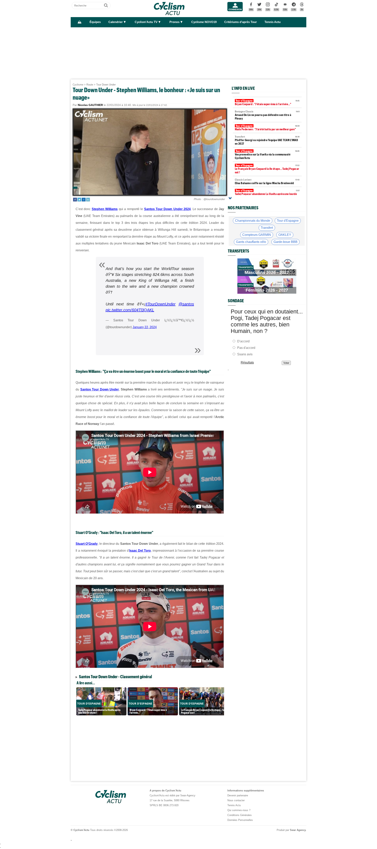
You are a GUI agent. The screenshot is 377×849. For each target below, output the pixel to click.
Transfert (267, 227)
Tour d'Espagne (288, 220)
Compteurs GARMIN (256, 234)
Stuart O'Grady (87, 543)
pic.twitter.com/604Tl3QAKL (130, 310)
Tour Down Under (106, 84)
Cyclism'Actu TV (146, 22)
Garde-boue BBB (285, 241)
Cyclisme (78, 84)
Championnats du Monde (252, 220)
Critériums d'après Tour (240, 22)
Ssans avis (245, 354)
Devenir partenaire (237, 795)
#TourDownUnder (160, 304)
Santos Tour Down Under (99, 389)
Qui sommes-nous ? (238, 810)
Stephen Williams (105, 209)
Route (89, 84)
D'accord (243, 341)
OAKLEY (284, 234)
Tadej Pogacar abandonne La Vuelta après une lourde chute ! (267, 194)
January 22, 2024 (145, 327)
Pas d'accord (246, 347)
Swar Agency (298, 830)
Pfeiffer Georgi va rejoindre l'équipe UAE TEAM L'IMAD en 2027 (267, 140)
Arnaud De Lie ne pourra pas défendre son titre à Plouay (267, 115)
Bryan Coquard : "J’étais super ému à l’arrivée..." (267, 102)
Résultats (247, 362)
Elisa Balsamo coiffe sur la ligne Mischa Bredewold (267, 181)
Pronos (174, 22)
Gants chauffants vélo (251, 241)
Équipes (95, 22)
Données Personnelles (240, 820)
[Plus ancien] (230, 198)
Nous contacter (236, 800)
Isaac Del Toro (140, 550)
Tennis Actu (272, 22)
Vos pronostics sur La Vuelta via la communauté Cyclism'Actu (267, 154)
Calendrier (115, 22)
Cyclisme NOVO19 (204, 22)
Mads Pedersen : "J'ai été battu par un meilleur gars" (267, 127)
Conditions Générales (239, 815)
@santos (186, 304)
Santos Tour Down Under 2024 (167, 209)
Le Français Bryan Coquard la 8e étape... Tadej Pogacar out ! (267, 169)
